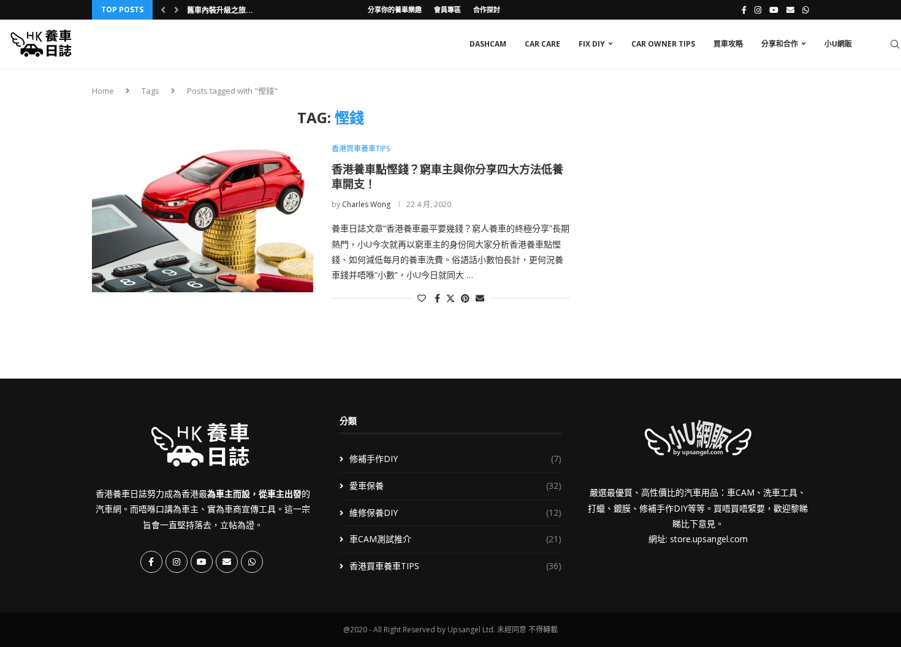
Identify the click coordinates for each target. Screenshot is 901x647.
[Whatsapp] (805, 10)
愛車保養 (455, 485)
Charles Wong (366, 204)
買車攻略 (728, 44)
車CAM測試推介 (455, 539)
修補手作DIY (455, 458)
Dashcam (488, 44)
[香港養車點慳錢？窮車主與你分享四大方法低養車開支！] (202, 218)
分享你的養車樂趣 (395, 9)
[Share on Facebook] (437, 298)
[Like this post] (421, 298)
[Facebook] (744, 10)
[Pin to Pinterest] (465, 298)
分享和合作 (779, 44)
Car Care (542, 44)
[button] (163, 10)
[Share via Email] (480, 298)
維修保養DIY (455, 512)
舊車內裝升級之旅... (220, 10)
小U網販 (838, 44)
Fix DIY (592, 44)
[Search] (895, 44)
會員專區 (447, 9)
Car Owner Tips (663, 44)
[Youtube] (773, 10)
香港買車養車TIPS (455, 566)
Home (103, 90)
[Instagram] (758, 10)
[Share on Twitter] (450, 298)
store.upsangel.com (709, 539)
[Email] (790, 10)
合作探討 (486, 9)
